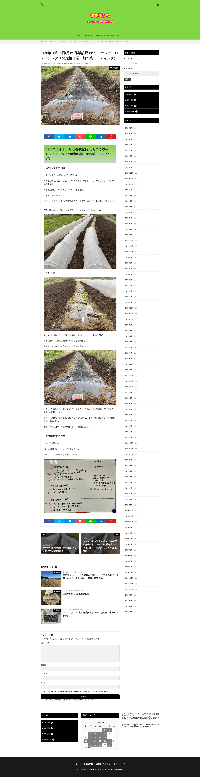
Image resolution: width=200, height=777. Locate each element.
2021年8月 (130, 465)
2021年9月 (130, 460)
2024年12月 (131, 240)
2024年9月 (130, 257)
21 (100, 741)
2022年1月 (130, 437)
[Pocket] (80, 136)
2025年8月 (130, 195)
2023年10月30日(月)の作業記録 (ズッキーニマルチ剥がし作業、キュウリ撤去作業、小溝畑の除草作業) (90, 576)
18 (86, 741)
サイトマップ (115, 35)
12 (90, 737)
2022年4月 (130, 420)
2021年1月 (130, 505)
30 (109, 745)
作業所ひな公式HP (102, 35)
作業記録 (72, 64)
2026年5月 (130, 145)
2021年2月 (130, 499)
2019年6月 (130, 612)
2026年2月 (130, 162)
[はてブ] (69, 136)
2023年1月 (130, 370)
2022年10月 (131, 387)
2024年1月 (130, 302)
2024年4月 (130, 285)
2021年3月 (130, 494)
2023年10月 (131, 319)
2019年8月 (130, 600)
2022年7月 (130, 404)
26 (90, 745)
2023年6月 (130, 342)
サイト (43, 683)
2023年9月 (130, 325)
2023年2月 (130, 364)
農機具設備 (132, 111)
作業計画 (62, 42)
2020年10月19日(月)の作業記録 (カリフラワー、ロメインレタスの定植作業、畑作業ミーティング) (98, 42)
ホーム (79, 35)
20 (95, 741)
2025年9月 (130, 190)
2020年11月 (131, 516)
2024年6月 (130, 274)
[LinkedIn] (101, 136)
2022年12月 (131, 375)
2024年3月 (130, 291)
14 (100, 737)
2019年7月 (130, 606)
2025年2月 (130, 229)
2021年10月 (131, 454)
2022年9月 (130, 392)
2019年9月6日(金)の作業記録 (76, 594)
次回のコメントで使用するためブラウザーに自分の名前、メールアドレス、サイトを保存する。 (76, 691)
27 (95, 745)
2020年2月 (130, 567)
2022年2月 (130, 432)
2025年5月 (130, 212)
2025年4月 (130, 218)
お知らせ (131, 94)
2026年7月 (130, 133)
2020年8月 (130, 533)
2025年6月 (130, 207)
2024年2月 (130, 297)
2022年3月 (130, 426)
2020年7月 (130, 539)
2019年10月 (131, 589)
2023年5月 (130, 347)
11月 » (90, 747)
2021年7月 (130, 471)
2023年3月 (130, 358)
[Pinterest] (111, 136)
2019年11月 (131, 584)
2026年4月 (130, 150)
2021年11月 (131, 449)
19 (90, 741)
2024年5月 (130, 280)
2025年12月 (131, 173)
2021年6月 (130, 477)
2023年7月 (130, 336)
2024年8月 (130, 263)
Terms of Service (141, 726)
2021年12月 (131, 443)
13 (95, 737)
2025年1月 (130, 235)
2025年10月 (131, 184)
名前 (43, 665)
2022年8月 (130, 398)
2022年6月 (130, 409)
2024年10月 (131, 252)
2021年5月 (130, 482)
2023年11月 (131, 313)
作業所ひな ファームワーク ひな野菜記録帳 (107, 769)
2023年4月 (130, 353)
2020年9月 (130, 527)
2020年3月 (130, 561)
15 (105, 737)
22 (105, 741)
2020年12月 (131, 510)
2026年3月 (130, 156)
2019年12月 (131, 578)
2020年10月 (131, 522)
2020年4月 (130, 555)
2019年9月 (130, 595)
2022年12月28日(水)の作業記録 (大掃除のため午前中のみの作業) (90, 614)
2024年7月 (130, 268)
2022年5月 (130, 415)
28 (100, 745)
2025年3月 (130, 224)
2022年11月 (131, 381)
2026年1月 (130, 167)
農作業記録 (88, 35)
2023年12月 (131, 308)
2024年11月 (131, 246)
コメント (45, 643)
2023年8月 (130, 330)
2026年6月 (130, 139)
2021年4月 (130, 488)
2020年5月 (130, 550)
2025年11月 (131, 178)
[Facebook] (49, 136)
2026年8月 (130, 128)
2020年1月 (130, 572)
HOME (44, 42)
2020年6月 (130, 544)
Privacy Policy (127, 726)
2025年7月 (130, 201)
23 (109, 741)
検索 (126, 79)
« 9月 (85, 747)
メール (44, 674)
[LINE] (90, 136)
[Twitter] (59, 136)
